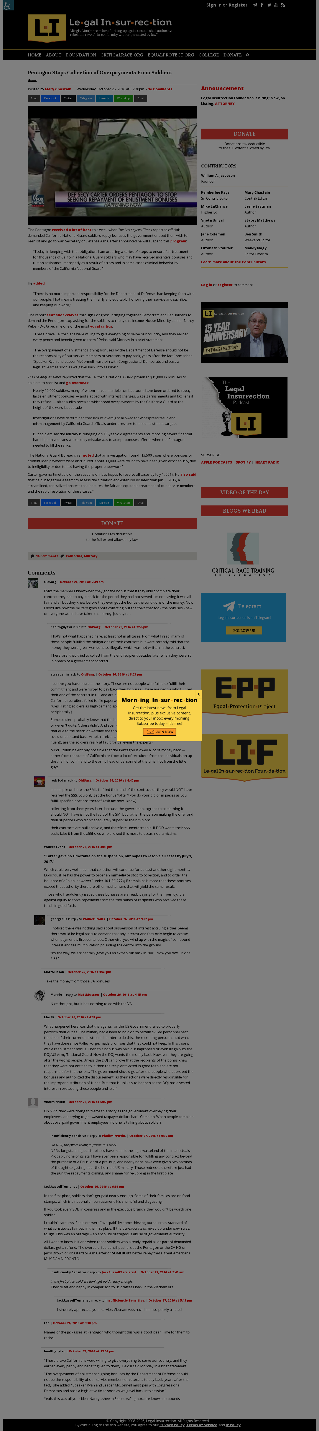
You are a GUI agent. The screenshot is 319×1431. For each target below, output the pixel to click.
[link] (159, 694)
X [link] (199, 694)
